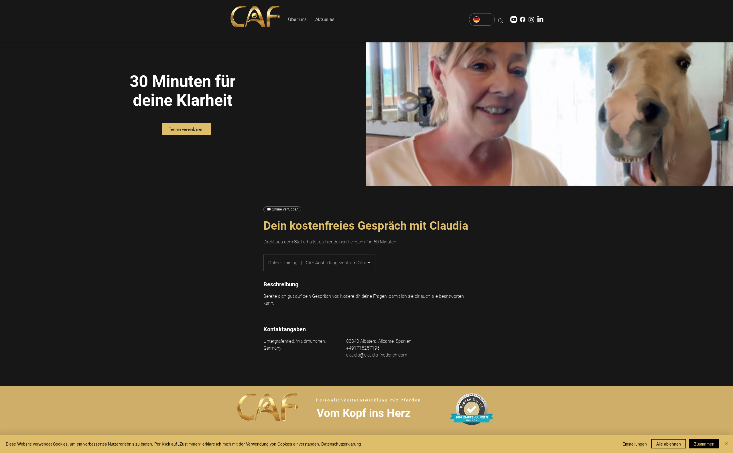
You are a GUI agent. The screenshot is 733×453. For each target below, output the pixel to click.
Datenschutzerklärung (341, 444)
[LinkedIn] (540, 19)
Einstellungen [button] (634, 444)
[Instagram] (531, 19)
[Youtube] (513, 19)
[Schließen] (726, 443)
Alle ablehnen (668, 444)
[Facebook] (522, 19)
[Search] (501, 21)
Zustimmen (704, 444)
